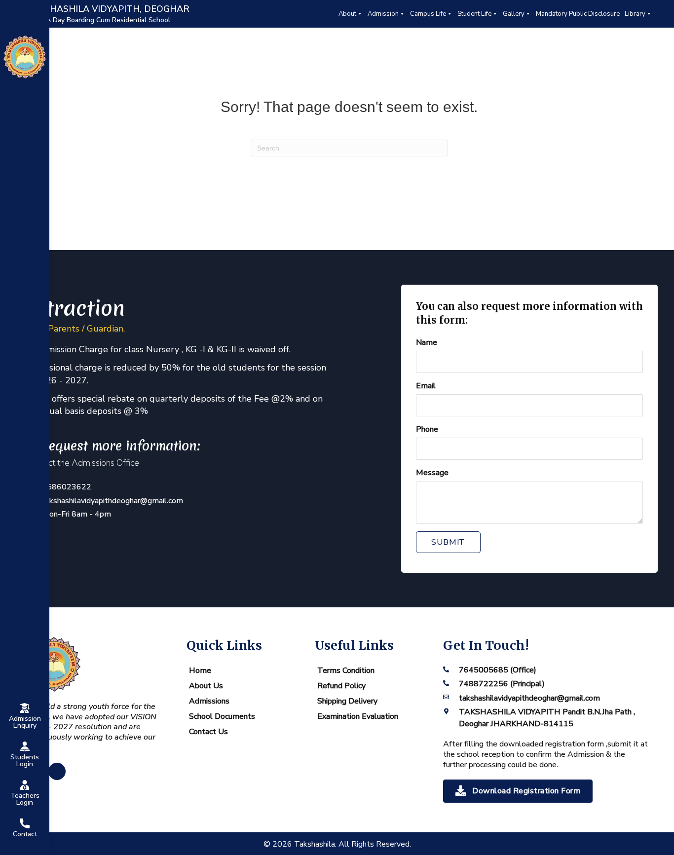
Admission (383, 13)
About (347, 13)
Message (432, 472)
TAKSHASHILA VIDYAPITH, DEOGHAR (107, 9)
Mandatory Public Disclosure (578, 13)
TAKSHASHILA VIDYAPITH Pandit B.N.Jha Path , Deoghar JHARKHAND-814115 (547, 717)
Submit (448, 542)
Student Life (474, 13)
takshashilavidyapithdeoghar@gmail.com (112, 500)
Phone (427, 429)
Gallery (513, 13)
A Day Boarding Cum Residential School (108, 20)
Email (426, 385)
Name (426, 342)
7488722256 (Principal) (502, 683)
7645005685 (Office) (497, 670)
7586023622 (66, 487)
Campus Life (428, 13)
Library (635, 13)
